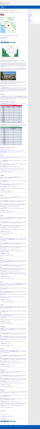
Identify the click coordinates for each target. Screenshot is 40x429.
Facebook (2, 42)
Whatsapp (11, 42)
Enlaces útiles (16, 426)
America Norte (8, 35)
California (9, 68)
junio (12, 150)
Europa (29, 19)
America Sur (30, 15)
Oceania (29, 21)
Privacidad (21, 426)
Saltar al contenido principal (4, 0)
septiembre (19, 150)
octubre (23, 150)
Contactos (11, 426)
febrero (4, 150)
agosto (17, 150)
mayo (10, 150)
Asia (29, 17)
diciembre (5, 151)
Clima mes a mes (2, 38)
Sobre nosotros (6, 426)
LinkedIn (7, 42)
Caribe (29, 18)
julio (14, 150)
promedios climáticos (6, 37)
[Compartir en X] (4, 42)
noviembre (1, 151)
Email (14, 42)
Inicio (4, 35)
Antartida (29, 16)
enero (1, 150)
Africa (29, 13)
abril (8, 150)
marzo (6, 150)
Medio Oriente (30, 20)
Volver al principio (3, 410)
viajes (5, 3)
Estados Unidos (13, 35)
